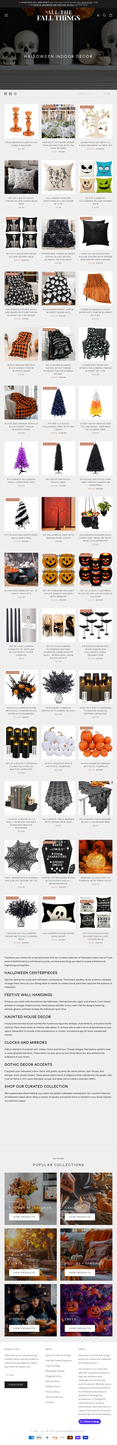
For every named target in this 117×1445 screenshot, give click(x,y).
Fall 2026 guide (84, 2)
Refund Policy (53, 1381)
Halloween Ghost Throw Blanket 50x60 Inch (58, 310)
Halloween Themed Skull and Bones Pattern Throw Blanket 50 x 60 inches (21, 312)
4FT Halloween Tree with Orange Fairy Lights (58, 536)
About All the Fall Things (58, 1355)
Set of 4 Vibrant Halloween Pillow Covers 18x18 (95, 201)
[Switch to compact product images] (15, 94)
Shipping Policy (53, 1376)
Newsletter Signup (55, 1370)
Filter (107, 94)
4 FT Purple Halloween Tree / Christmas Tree (21, 480)
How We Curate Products (59, 1360)
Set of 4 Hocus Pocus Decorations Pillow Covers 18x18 (96, 936)
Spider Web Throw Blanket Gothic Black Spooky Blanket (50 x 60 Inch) (58, 257)
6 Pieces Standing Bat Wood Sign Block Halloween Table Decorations (95, 650)
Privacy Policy (53, 1391)
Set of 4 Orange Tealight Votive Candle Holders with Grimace (58, 594)
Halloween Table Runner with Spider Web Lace (58, 820)
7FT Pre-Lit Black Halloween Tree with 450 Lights (58, 427)
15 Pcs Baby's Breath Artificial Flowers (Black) (58, 709)
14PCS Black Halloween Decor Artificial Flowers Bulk (21, 936)
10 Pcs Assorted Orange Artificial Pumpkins (95, 764)
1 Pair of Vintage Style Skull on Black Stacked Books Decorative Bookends (21, 823)
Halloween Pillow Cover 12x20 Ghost (58, 934)
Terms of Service (54, 1396)
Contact (50, 1402)
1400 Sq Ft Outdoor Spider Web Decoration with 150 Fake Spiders (58, 145)
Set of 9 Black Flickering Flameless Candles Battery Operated (21, 766)
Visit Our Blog (53, 1365)
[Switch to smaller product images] (10, 94)
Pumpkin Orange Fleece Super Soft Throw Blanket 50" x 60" (95, 312)
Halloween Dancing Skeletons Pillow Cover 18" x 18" (59, 201)
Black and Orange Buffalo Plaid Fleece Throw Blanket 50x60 (21, 427)
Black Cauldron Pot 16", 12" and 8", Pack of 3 (21, 592)
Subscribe (16, 1384)
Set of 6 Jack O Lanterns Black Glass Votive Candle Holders (95, 594)
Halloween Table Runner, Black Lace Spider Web (96, 820)
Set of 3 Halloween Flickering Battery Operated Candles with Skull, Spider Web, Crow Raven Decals (59, 652)
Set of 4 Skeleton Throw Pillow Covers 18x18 (21, 255)
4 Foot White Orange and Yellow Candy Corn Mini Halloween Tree (95, 427)
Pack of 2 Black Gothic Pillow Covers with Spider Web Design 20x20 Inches (95, 257)
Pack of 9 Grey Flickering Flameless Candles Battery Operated (95, 711)
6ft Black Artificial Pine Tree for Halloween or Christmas (95, 482)
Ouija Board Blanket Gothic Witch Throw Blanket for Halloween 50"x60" (58, 369)
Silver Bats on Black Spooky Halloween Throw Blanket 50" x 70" (95, 368)
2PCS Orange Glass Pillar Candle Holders (21, 143)
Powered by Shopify (74, 1431)
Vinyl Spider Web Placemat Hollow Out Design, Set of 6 (21, 881)
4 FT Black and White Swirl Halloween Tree (21, 536)
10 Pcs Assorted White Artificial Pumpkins (58, 764)
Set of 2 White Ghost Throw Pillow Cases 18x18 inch (21, 201)
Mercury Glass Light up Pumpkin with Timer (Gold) (95, 879)
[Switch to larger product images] (5, 94)
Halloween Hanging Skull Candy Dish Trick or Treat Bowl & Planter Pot (95, 538)
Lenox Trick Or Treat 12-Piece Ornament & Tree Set (95, 143)
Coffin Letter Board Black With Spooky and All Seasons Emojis (58, 881)
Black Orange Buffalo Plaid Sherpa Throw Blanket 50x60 (21, 368)
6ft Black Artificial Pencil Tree (58, 480)
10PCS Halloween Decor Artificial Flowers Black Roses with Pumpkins (21, 711)
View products (24, 1217)
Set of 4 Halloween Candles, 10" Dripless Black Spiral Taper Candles (21, 650)
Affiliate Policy (53, 1386)
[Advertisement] (58, 1126)
